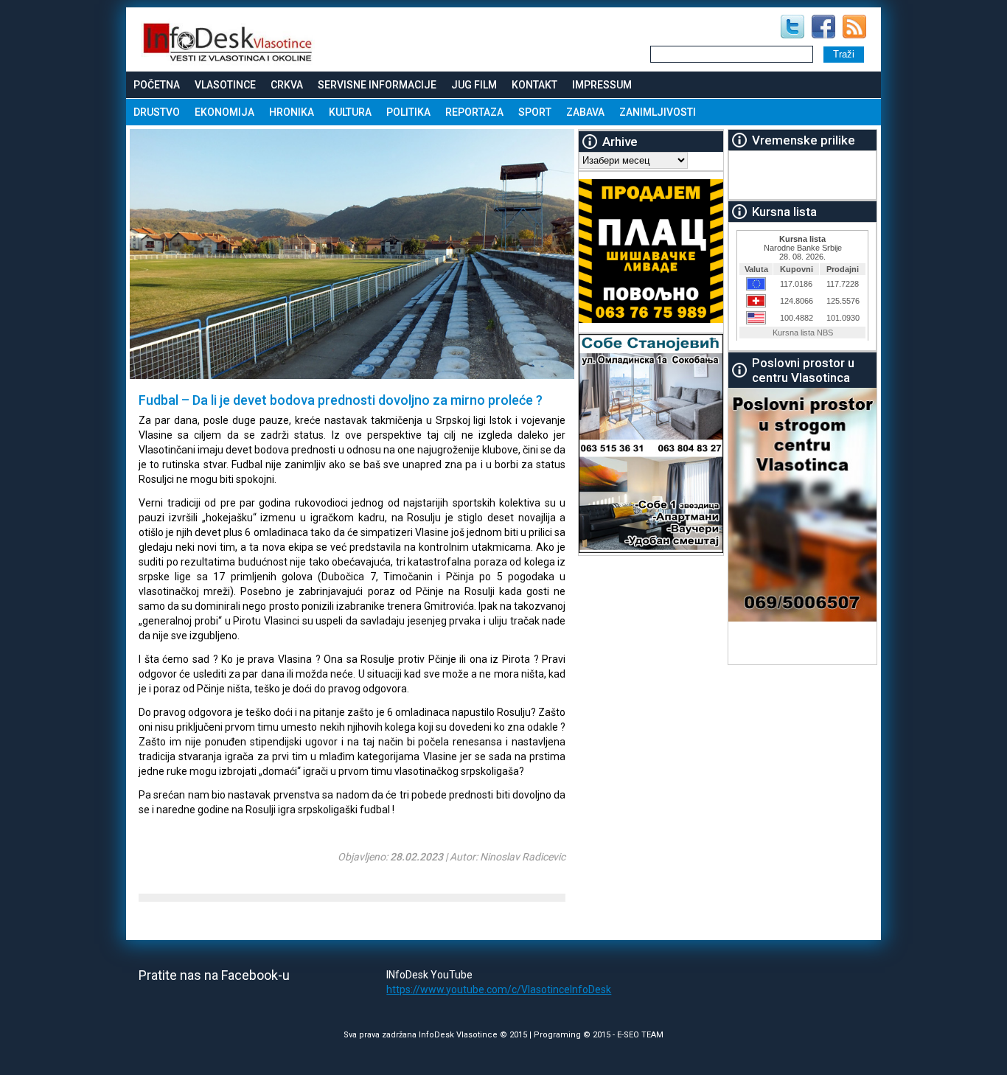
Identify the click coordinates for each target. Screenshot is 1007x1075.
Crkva (287, 85)
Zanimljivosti (657, 112)
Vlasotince (225, 85)
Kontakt (534, 85)
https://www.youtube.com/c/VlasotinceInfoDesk (498, 989)
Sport (534, 112)
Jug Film (474, 85)
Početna (156, 85)
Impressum (602, 85)
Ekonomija (224, 112)
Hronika (291, 112)
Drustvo (156, 112)
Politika (408, 112)
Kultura (350, 112)
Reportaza (474, 112)
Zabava (585, 112)
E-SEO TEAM (640, 1035)
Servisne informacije (377, 85)
